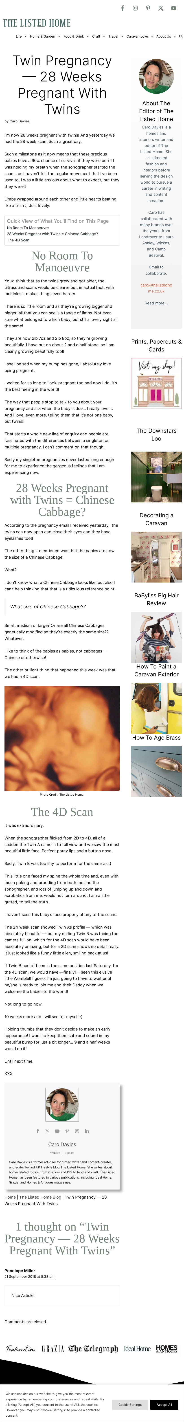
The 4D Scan (18, 240)
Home (10, 1197)
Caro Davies (62, 1144)
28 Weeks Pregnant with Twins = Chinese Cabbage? (52, 234)
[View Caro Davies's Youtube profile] (57, 1131)
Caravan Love (137, 36)
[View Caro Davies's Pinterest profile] (67, 1131)
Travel (113, 36)
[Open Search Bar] (181, 36)
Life (19, 36)
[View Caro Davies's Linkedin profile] (87, 1131)
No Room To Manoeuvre (28, 227)
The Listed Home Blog (40, 1197)
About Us (163, 36)
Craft (96, 36)
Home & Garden (42, 36)
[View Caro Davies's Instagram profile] (77, 1131)
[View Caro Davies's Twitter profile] (47, 1131)
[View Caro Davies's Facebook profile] (37, 1131)
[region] (92, 1403)
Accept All (164, 1404)
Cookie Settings (130, 1404)
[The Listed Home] (41, 23)
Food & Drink (74, 36)
